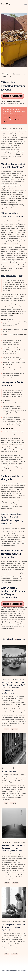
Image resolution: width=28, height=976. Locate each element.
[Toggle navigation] (25, 4)
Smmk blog (5, 4)
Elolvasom (14, 729)
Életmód (7, 882)
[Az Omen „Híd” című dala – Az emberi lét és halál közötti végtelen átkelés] (14, 823)
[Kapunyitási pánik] (14, 748)
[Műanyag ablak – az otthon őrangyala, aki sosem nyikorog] (14, 902)
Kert (6, 803)
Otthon (6, 729)
